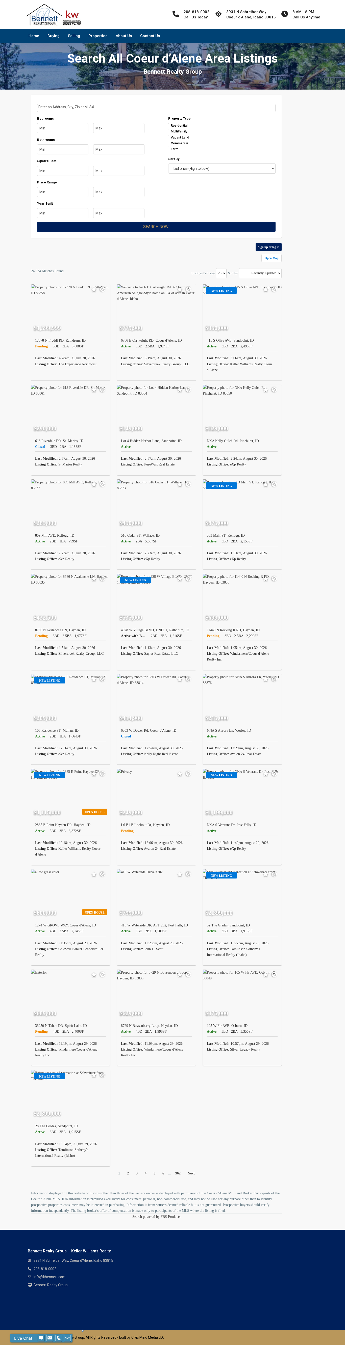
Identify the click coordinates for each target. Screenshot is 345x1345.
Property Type (179, 118)
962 (178, 1173)
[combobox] (156, 108)
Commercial (180, 143)
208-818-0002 (45, 1269)
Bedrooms (45, 118)
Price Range (47, 182)
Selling (74, 36)
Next (191, 1173)
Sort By (174, 159)
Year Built (45, 203)
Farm (174, 149)
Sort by (233, 273)
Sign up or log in (268, 247)
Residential (179, 125)
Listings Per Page (203, 273)
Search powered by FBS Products (156, 1217)
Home (34, 36)
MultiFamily (179, 131)
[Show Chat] (41, 1338)
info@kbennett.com (49, 1277)
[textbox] (156, 107)
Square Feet (46, 161)
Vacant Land (180, 137)
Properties (97, 36)
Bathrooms (46, 140)
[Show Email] (49, 1338)
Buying (53, 36)
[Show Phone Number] (58, 1338)
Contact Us (150, 36)
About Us (124, 36)
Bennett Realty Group (51, 1285)
